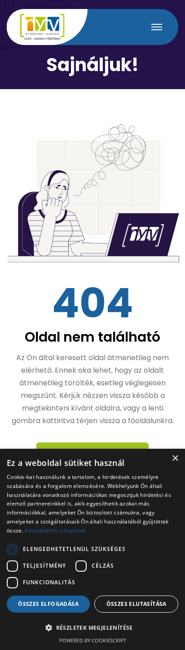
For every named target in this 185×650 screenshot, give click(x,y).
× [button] (175, 458)
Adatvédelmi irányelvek (55, 530)
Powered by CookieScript (92, 640)
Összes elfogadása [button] (48, 604)
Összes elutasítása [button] (136, 604)
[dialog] (92, 549)
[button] (92, 627)
